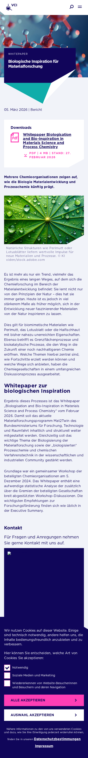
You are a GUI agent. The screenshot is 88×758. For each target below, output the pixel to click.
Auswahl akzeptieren (32, 715)
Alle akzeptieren (28, 700)
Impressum (44, 746)
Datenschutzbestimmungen (57, 739)
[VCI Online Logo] (11, 7)
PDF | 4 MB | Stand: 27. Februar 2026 (50, 155)
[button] (72, 7)
